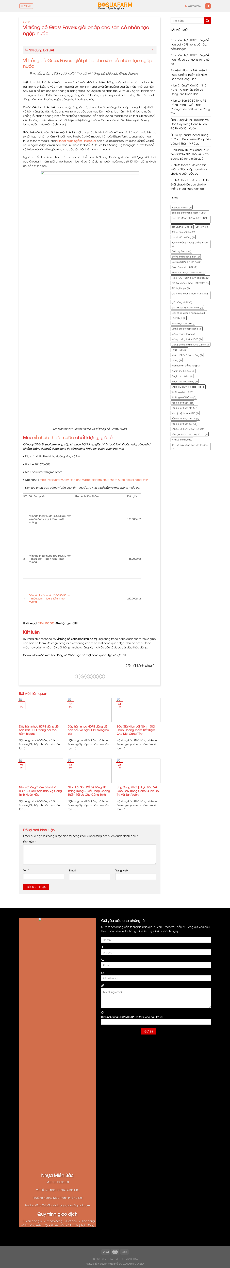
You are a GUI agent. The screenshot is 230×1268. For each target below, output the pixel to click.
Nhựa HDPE (179, 349)
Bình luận (29, 841)
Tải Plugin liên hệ (182, 391)
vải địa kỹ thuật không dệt (188, 428)
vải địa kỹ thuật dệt (184, 423)
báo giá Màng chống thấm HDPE (189, 219)
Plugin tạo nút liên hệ (185, 381)
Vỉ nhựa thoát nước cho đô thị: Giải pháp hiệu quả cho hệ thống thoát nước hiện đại (190, 184)
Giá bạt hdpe (181, 288)
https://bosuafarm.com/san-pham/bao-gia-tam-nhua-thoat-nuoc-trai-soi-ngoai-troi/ (94, 479)
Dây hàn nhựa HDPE (184, 267)
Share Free (132, 1258)
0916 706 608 (46, 623)
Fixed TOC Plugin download (188, 272)
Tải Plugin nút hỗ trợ (184, 397)
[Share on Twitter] (84, 676)
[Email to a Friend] (90, 676)
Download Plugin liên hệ (186, 261)
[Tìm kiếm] (208, 6)
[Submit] (207, 20)
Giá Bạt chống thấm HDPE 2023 (190, 282)
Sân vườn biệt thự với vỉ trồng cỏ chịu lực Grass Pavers (96, 73)
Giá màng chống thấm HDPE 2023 (190, 295)
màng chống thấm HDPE (187, 339)
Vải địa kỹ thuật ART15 (185, 413)
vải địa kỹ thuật (182, 402)
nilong (177, 360)
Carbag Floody (181, 251)
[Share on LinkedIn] (102, 676)
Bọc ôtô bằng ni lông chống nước (190, 244)
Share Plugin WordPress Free (188, 386)
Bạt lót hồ (202, 226)
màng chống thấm (183, 333)
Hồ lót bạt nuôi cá (183, 323)
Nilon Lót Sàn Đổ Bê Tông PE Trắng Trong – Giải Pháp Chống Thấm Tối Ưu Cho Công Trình (89, 790)
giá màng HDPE (182, 302)
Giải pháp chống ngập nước (189, 312)
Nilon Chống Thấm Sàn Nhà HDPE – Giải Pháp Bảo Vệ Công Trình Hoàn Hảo (40, 790)
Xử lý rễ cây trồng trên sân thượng (190, 446)
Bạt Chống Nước (182, 226)
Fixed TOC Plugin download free (190, 277)
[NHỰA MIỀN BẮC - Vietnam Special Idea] (115, 6)
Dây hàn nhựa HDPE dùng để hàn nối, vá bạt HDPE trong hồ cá (88, 729)
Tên (26, 870)
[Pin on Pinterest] (96, 676)
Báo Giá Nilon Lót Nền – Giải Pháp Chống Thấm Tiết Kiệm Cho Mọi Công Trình (136, 729)
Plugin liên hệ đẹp (183, 370)
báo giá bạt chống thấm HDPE (190, 212)
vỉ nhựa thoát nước (54, 437)
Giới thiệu (107, 1258)
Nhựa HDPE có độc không (187, 355)
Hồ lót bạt (179, 317)
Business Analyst (182, 207)
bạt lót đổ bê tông (183, 237)
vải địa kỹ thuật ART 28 (185, 418)
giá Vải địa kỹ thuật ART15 (187, 307)
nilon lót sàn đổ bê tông (186, 365)
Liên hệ (120, 1258)
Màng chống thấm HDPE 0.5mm (190, 344)
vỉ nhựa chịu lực (182, 439)
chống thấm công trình (186, 256)
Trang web (121, 870)
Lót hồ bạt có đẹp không (187, 328)
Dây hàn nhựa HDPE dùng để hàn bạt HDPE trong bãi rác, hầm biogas (39, 729)
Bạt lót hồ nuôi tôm (183, 231)
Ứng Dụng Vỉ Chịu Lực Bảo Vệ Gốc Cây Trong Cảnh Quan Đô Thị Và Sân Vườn (138, 790)
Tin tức (26, 22)
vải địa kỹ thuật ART (184, 407)
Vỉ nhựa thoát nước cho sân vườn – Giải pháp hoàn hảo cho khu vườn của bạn (189, 169)
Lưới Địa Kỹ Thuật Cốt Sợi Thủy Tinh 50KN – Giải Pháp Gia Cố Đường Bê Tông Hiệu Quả (190, 154)
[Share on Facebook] (77, 676)
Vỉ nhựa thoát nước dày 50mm (190, 434)
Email (73, 870)
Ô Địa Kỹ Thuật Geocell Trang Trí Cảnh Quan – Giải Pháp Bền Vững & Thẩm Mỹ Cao (191, 139)
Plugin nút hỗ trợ (182, 376)
